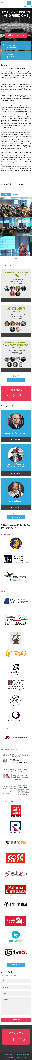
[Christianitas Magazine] (16, 905)
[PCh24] (16, 873)
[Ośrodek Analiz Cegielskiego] (16, 685)
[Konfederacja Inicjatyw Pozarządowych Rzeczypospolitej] (16, 559)
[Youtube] (23, 396)
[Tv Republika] (16, 826)
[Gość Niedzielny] (16, 858)
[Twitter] (18, 396)
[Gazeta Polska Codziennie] (16, 811)
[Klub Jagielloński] (16, 700)
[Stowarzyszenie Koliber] (16, 577)
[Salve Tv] (16, 936)
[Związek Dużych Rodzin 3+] (16, 653)
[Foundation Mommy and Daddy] (16, 638)
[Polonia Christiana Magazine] (16, 889)
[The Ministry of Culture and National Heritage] (16, 789)
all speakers (16, 517)
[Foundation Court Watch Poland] (16, 669)
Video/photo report (16, 35)
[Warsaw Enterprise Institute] (16, 601)
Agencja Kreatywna (16, 1057)
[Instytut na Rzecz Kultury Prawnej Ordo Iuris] (16, 543)
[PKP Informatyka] (16, 737)
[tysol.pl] (16, 952)
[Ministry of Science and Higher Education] (16, 774)
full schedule (16, 380)
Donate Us (16, 965)
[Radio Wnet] (16, 842)
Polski (25, 6)
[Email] (8, 396)
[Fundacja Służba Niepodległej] (16, 619)
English (30, 6)
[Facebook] (13, 396)
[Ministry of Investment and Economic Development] (16, 758)
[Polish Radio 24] (16, 920)
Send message (16, 1019)
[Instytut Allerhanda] (16, 716)
